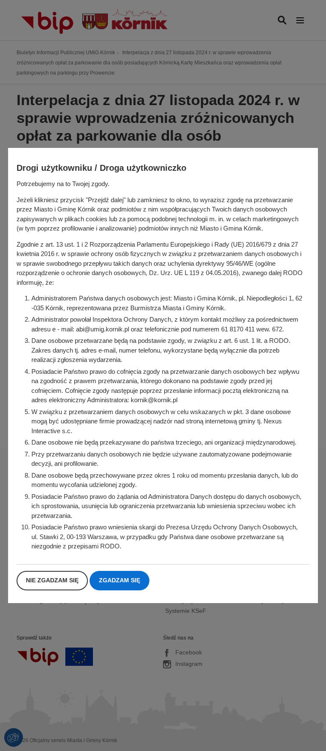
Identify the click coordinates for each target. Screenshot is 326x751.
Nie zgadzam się (52, 580)
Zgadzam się (119, 580)
